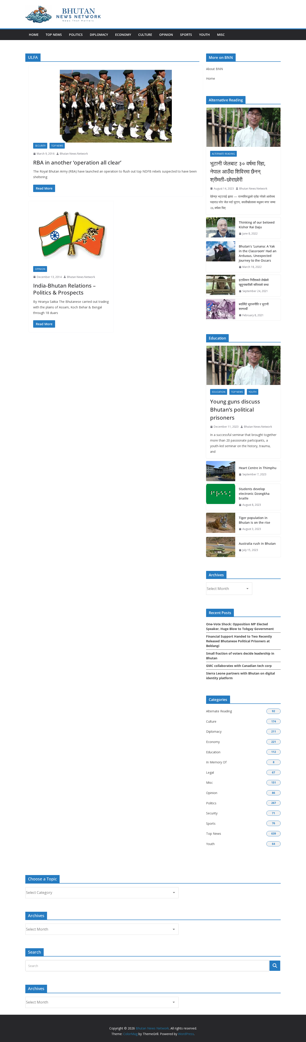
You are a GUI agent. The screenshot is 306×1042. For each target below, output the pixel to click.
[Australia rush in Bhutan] (220, 547)
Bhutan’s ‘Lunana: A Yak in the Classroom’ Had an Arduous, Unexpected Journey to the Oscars (257, 253)
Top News (54, 34)
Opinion (166, 34)
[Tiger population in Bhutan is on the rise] (220, 523)
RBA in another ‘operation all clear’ (77, 162)
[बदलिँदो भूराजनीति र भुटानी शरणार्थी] (220, 309)
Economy (123, 34)
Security (40, 145)
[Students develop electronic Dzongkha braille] (220, 497)
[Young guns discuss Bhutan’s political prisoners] (243, 365)
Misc (221, 34)
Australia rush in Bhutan (257, 543)
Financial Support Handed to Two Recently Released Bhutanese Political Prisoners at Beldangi (239, 641)
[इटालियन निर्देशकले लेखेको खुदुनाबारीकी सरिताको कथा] (220, 285)
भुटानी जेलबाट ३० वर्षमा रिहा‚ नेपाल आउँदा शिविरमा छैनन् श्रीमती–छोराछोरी (237, 171)
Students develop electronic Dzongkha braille (254, 493)
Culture (145, 34)
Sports (186, 34)
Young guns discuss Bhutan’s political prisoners (235, 409)
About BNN (214, 69)
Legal (210, 772)
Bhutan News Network (74, 154)
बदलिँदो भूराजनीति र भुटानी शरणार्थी (254, 306)
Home (34, 34)
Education (218, 391)
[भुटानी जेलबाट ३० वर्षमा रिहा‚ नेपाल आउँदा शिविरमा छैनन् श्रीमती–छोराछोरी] (243, 127)
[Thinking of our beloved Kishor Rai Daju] (220, 228)
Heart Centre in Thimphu (257, 468)
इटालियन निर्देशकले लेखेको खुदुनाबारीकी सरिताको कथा (254, 282)
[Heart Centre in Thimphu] (220, 471)
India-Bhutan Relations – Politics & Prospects (64, 289)
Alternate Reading (223, 153)
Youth (204, 34)
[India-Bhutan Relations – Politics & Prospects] (71, 235)
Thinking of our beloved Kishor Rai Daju (257, 224)
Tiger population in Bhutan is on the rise (254, 520)
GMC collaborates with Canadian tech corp (239, 666)
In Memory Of (216, 762)
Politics (76, 34)
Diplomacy (99, 34)
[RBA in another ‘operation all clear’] (115, 106)
